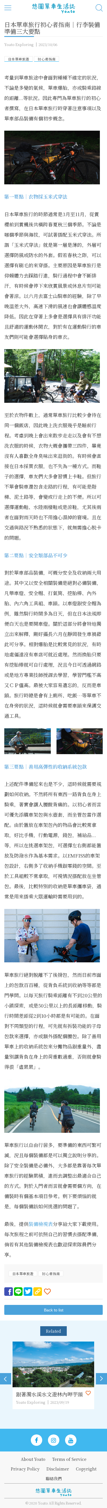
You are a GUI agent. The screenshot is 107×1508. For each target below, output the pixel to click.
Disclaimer (58, 1469)
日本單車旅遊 (18, 59)
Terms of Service (69, 1459)
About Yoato (33, 1459)
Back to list (53, 1310)
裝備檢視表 (41, 1223)
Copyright (86, 1469)
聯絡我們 (54, 1478)
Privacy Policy (25, 1469)
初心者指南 (46, 59)
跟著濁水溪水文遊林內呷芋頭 (49, 1394)
